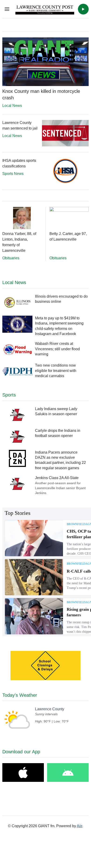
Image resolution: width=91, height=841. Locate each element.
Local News (12, 106)
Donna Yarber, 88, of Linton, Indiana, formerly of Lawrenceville (19, 242)
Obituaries (10, 258)
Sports (9, 394)
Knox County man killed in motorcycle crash (41, 94)
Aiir (79, 826)
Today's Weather (19, 695)
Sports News (13, 174)
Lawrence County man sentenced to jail (20, 125)
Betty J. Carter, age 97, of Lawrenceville (68, 236)
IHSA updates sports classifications (19, 163)
